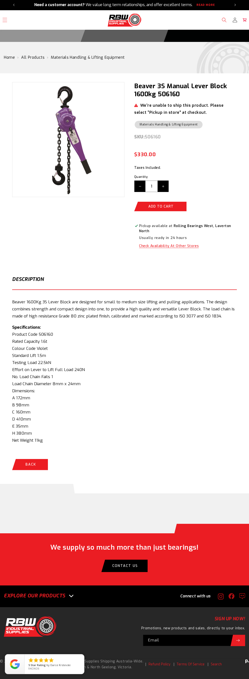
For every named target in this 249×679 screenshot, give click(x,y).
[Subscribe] (238, 640)
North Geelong (103, 667)
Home (9, 57)
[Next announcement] (235, 5)
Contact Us (125, 566)
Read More (205, 5)
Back (31, 464)
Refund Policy (159, 664)
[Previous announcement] (14, 5)
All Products (32, 57)
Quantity (141, 177)
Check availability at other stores (169, 246)
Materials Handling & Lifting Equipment (88, 57)
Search (216, 664)
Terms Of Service (191, 664)
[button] (224, 20)
